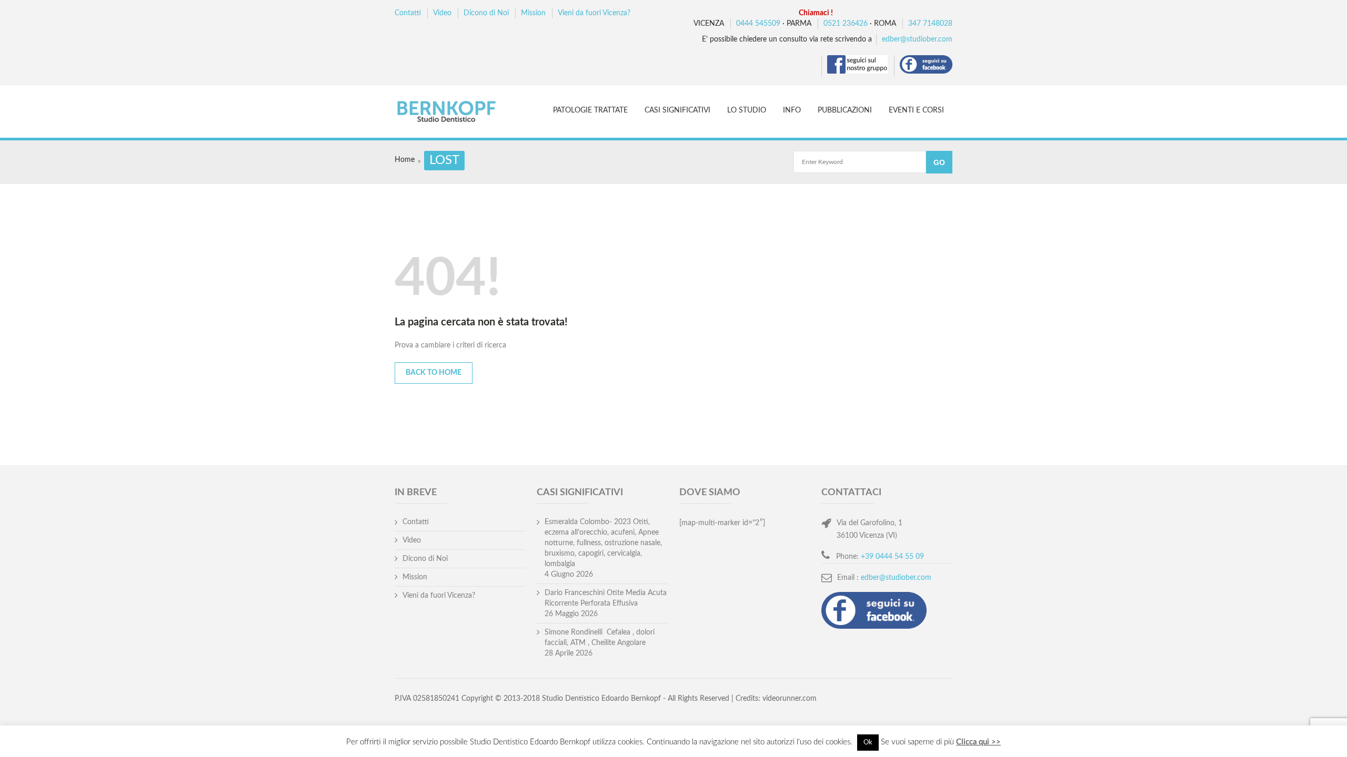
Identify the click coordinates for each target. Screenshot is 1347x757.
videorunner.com (789, 698)
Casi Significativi (677, 110)
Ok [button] (867, 742)
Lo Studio (746, 110)
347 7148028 (930, 23)
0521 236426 (845, 23)
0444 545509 (758, 23)
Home (405, 159)
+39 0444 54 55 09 (892, 556)
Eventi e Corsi (916, 110)
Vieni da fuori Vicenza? (594, 13)
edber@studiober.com (917, 39)
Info (792, 110)
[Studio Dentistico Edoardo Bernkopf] (456, 113)
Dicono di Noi (486, 13)
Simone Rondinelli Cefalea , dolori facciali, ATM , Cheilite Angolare (600, 638)
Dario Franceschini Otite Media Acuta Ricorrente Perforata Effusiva (606, 598)
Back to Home (433, 372)
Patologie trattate (590, 110)
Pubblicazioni (845, 110)
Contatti (408, 13)
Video (442, 13)
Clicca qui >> (978, 742)
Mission (533, 13)
